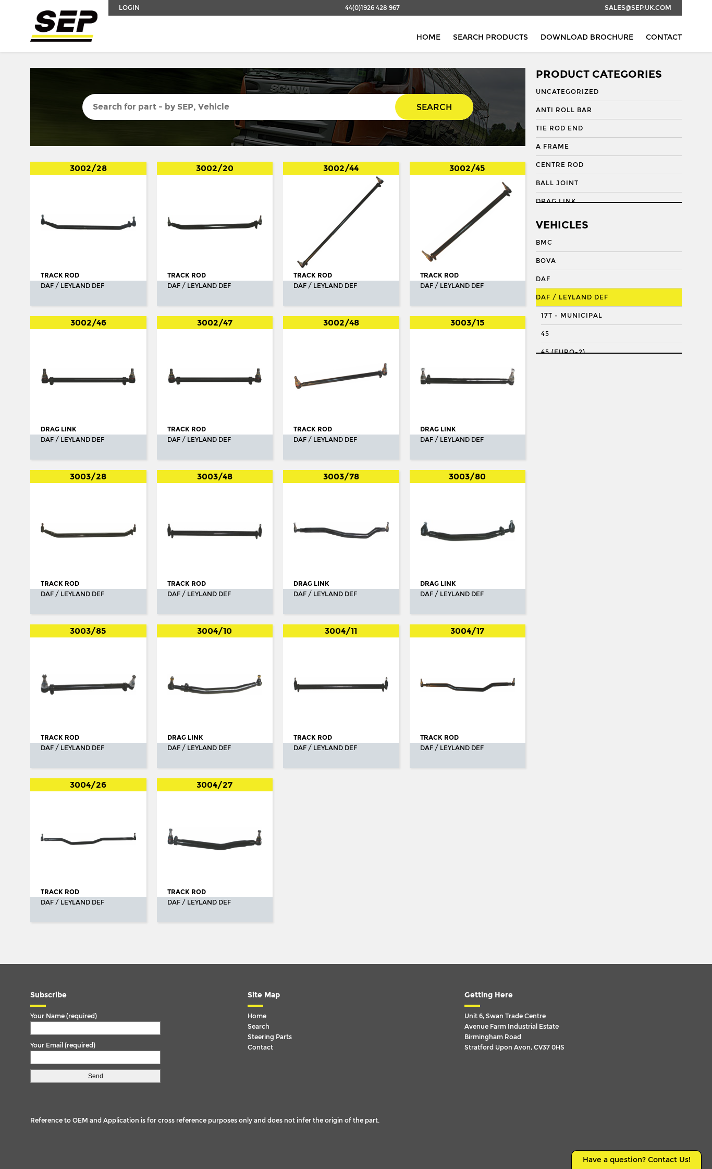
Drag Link (556, 201)
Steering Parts (270, 1037)
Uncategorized (567, 91)
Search (434, 107)
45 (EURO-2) (563, 352)
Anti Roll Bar (564, 110)
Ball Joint (557, 183)
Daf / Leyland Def (572, 297)
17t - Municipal (572, 315)
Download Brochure (587, 37)
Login (129, 7)
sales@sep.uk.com (638, 7)
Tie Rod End (559, 128)
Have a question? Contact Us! (637, 1159)
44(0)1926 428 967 (372, 7)
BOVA (546, 260)
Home (428, 37)
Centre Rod (560, 164)
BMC (544, 242)
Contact (664, 37)
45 (545, 334)
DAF (543, 279)
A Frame (552, 146)
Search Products (490, 37)
